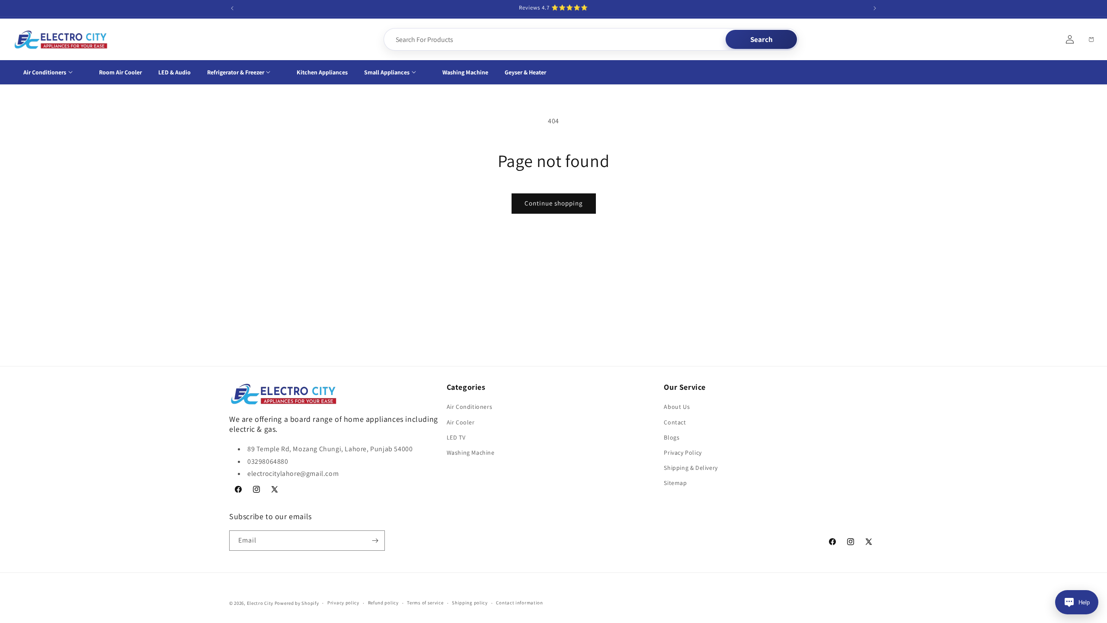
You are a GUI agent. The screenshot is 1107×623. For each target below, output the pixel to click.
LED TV (456, 437)
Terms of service (425, 603)
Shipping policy (470, 603)
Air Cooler (461, 422)
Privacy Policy (682, 452)
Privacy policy (343, 603)
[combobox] (555, 39)
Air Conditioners (470, 407)
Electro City (260, 603)
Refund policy (383, 603)
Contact (675, 422)
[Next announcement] (874, 8)
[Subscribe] (374, 540)
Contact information (519, 603)
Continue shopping (554, 203)
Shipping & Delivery (690, 468)
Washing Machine (471, 452)
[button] (53, 72)
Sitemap (675, 483)
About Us (677, 407)
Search (761, 39)
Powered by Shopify (297, 603)
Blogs (671, 437)
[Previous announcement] (232, 8)
